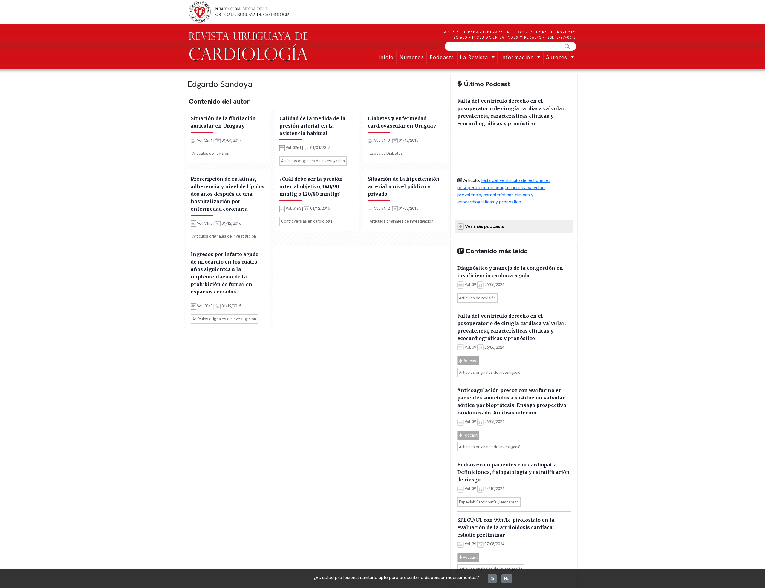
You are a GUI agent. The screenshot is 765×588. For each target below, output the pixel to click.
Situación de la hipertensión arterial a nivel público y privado (404, 186)
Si (492, 578)
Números (412, 57)
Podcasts (442, 57)
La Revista (475, 57)
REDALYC (533, 37)
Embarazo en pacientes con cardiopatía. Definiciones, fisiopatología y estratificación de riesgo (513, 472)
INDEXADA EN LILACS (504, 32)
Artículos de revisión (210, 153)
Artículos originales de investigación (313, 160)
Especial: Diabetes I (387, 153)
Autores (558, 57)
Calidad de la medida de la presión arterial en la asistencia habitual (312, 125)
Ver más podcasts (484, 226)
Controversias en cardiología (307, 221)
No (507, 578)
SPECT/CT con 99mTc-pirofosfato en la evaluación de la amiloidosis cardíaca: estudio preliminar (506, 527)
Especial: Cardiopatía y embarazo (489, 502)
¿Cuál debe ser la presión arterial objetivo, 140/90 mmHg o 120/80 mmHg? (311, 186)
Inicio (386, 57)
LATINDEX (509, 37)
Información (518, 57)
